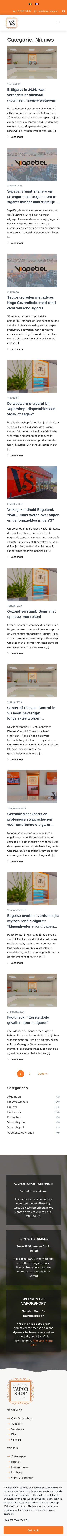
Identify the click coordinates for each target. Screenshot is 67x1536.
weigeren (9, 1510)
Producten (13, 1117)
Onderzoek (14, 1112)
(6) (58, 1133)
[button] (58, 23)
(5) (58, 1117)
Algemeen (14, 1097)
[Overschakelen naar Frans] (37, 3)
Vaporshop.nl (15, 1127)
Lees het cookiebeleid (15, 1520)
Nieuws (12, 1107)
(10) (57, 1102)
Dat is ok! (33, 1530)
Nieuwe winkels (17, 1102)
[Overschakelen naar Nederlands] (30, 3)
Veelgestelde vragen (20, 1133)
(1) (58, 1127)
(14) (57, 1107)
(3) (58, 1097)
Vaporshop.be (16, 1122)
